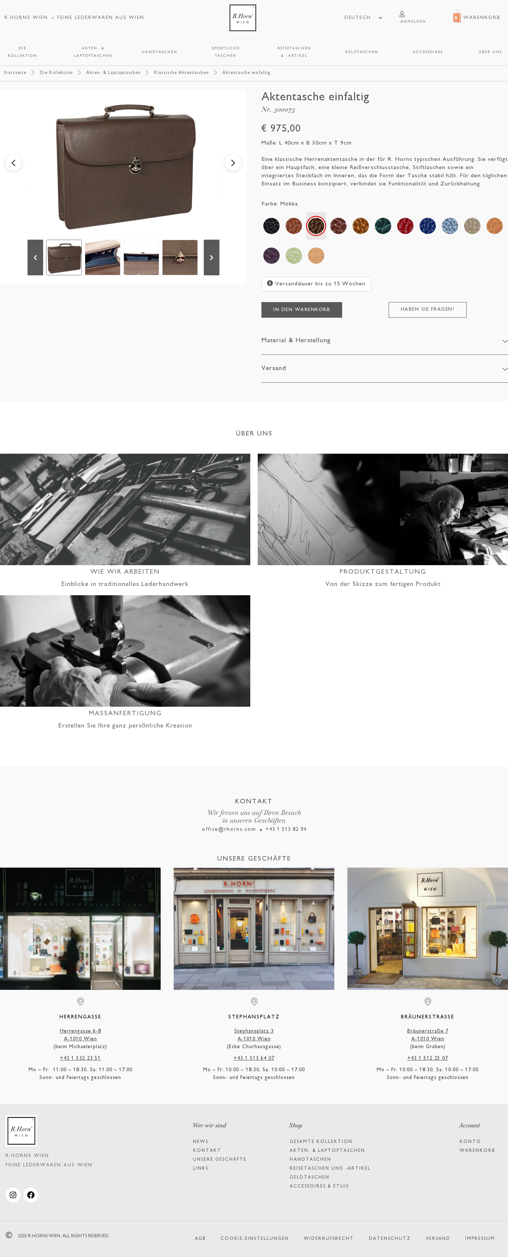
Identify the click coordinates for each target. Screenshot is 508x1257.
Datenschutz (390, 1239)
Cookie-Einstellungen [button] (255, 1239)
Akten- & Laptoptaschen (113, 73)
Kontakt (207, 1151)
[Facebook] (30, 1195)
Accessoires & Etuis (319, 1187)
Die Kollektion (56, 73)
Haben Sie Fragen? (428, 309)
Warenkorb (477, 1151)
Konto (470, 1142)
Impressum (480, 1239)
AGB (200, 1239)
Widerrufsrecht (329, 1239)
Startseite (15, 73)
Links (200, 1169)
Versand (438, 1239)
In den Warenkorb (301, 310)
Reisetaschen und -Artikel (330, 1169)
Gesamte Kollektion (321, 1142)
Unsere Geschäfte (220, 1160)
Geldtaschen (309, 1178)
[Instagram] (13, 1195)
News (200, 1142)
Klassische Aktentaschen (181, 73)
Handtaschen (310, 1160)
